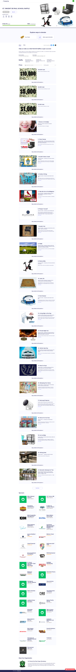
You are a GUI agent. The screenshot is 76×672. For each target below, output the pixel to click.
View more (39, 145)
